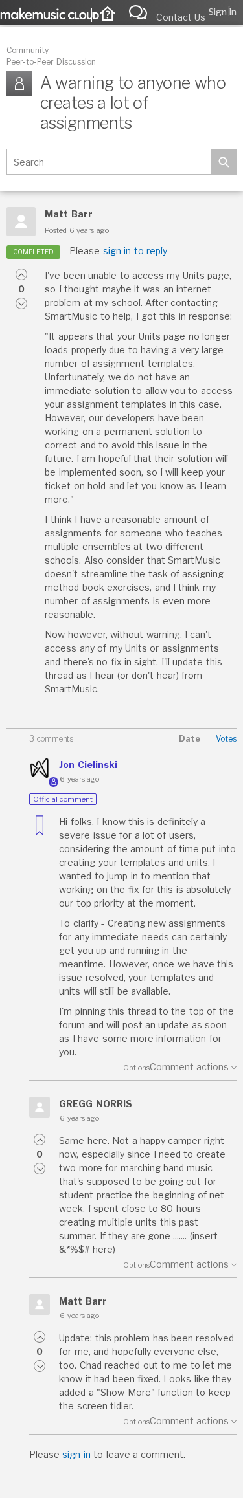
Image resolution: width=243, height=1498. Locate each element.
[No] (21, 303)
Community (27, 50)
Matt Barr (68, 213)
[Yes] (21, 274)
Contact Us (180, 17)
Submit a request (141, 11)
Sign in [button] (223, 11)
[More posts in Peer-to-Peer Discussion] (22, 82)
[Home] (105, 15)
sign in (76, 1454)
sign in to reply (135, 250)
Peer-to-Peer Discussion (51, 62)
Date (189, 738)
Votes (226, 738)
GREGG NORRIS (95, 1103)
